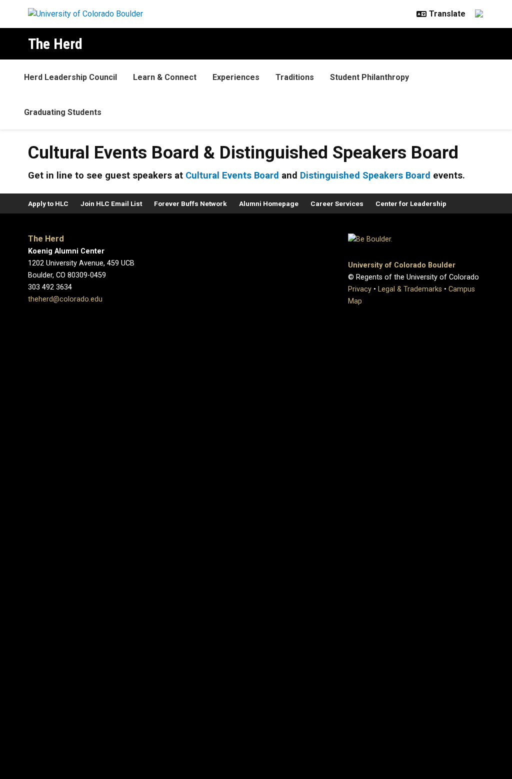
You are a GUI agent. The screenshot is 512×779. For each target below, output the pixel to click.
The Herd (55, 43)
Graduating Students (63, 112)
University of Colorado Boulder (402, 265)
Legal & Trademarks (410, 289)
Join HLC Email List (111, 204)
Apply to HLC (48, 204)
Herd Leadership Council (70, 77)
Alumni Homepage (268, 204)
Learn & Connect (164, 77)
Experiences (236, 77)
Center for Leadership (411, 204)
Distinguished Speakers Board (364, 175)
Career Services (337, 204)
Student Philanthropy (369, 77)
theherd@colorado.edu (65, 299)
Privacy (360, 289)
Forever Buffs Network (190, 204)
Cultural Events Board (232, 175)
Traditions (295, 77)
